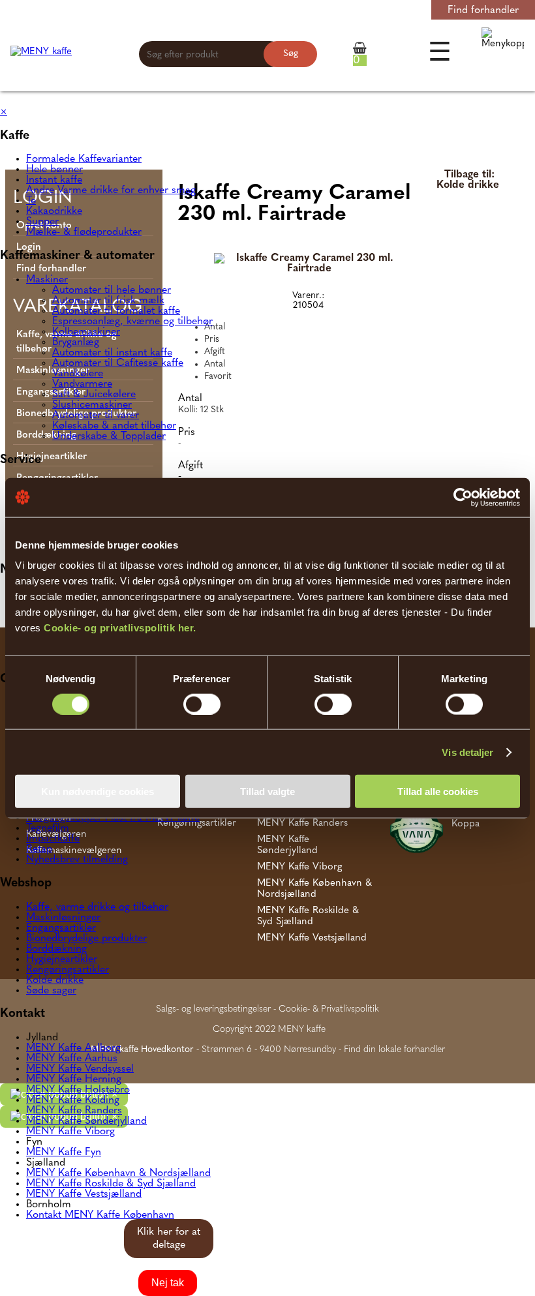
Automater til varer (95, 415)
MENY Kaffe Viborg (70, 1131)
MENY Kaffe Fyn (63, 1152)
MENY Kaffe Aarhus (71, 1058)
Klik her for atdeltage (168, 1238)
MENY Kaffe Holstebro (78, 1090)
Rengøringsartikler (67, 970)
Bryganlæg (75, 342)
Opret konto (348, 10)
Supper (42, 222)
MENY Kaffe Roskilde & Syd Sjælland (111, 1184)
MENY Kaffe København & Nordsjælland (118, 1173)
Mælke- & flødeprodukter (84, 232)
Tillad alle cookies (437, 791)
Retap (39, 849)
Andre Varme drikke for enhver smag (111, 190)
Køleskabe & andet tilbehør (114, 426)
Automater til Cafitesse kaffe (117, 363)
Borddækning (56, 949)
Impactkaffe (53, 839)
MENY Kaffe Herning (73, 1079)
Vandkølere (77, 374)
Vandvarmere (82, 384)
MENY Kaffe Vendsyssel (80, 1069)
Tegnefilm (47, 828)
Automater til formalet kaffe (116, 311)
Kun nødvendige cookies (97, 791)
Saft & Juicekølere (94, 394)
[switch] (202, 703)
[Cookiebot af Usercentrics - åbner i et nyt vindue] (463, 497)
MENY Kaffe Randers (74, 1111)
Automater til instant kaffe (112, 353)
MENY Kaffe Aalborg (73, 1048)
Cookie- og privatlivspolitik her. (120, 627)
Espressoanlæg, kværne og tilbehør (132, 321)
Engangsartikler (61, 928)
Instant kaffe (54, 180)
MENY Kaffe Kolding (72, 1100)
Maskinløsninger (63, 917)
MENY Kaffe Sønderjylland (86, 1121)
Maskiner (47, 280)
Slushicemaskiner (92, 405)
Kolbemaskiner (86, 332)
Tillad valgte (267, 791)
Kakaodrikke (54, 211)
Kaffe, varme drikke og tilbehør (97, 907)
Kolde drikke (55, 980)
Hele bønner (54, 169)
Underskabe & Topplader (109, 436)
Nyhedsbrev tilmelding (77, 859)
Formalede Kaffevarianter (84, 159)
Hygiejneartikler (61, 959)
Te (31, 201)
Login (399, 10)
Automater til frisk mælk (108, 300)
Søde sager (51, 991)
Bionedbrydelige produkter (86, 938)
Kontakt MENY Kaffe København (100, 1215)
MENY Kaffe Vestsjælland (84, 1194)
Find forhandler (483, 10)
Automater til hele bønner (111, 290)
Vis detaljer (467, 751)
